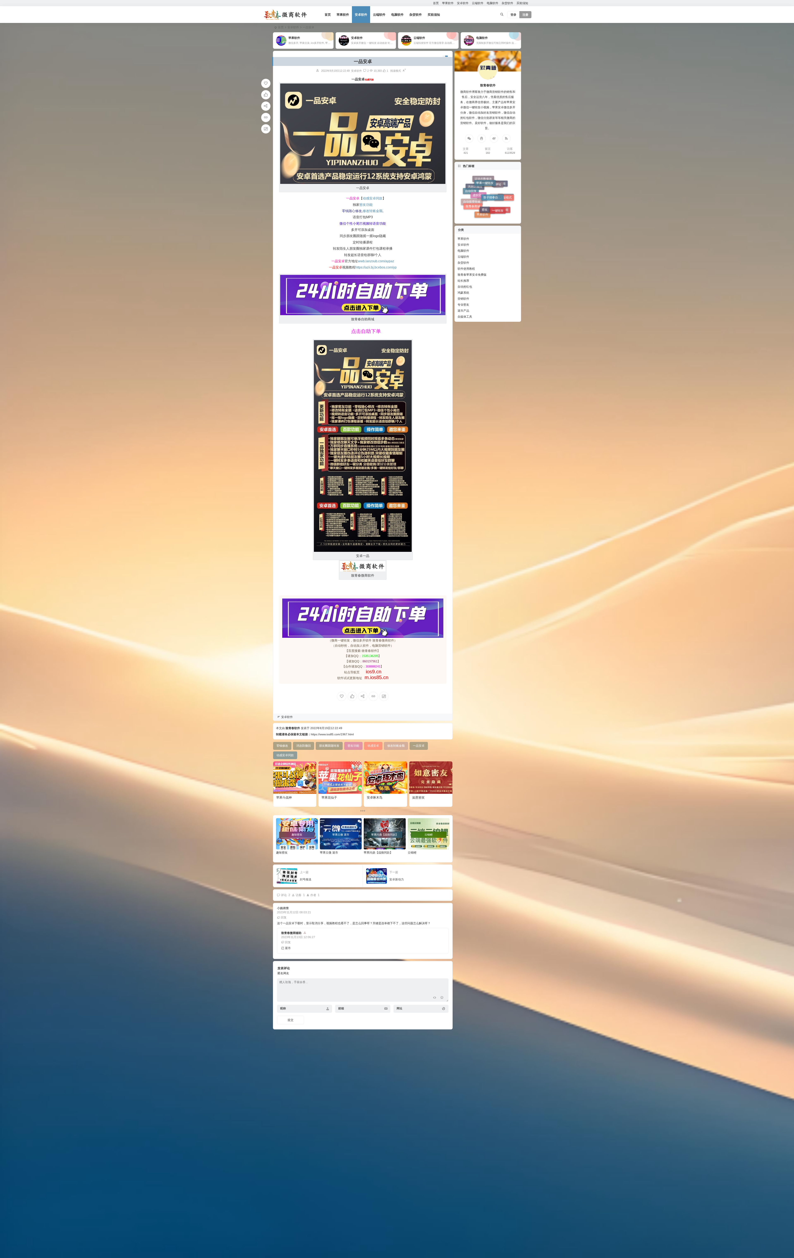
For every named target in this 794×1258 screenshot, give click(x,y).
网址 (399, 1008)
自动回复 (471, 202)
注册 (525, 14)
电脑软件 (492, 3)
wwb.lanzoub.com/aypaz (376, 261)
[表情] (442, 998)
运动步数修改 (483, 201)
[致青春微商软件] (285, 15)
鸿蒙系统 (463, 292)
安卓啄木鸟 (374, 797)
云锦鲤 (412, 852)
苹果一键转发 (485, 211)
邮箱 (341, 1008)
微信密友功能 (499, 187)
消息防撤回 (475, 190)
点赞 (482, 179)
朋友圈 (496, 180)
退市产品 (463, 310)
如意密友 (418, 797)
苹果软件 (448, 3)
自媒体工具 (465, 316)
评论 (498, 208)
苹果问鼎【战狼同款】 (378, 852)
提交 (290, 1020)
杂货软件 (507, 3)
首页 (436, 3)
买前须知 (522, 3)
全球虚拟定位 (488, 186)
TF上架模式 (504, 205)
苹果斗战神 (284, 797)
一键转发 (497, 201)
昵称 (283, 1008)
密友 (485, 206)
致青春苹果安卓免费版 (472, 274)
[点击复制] (481, 138)
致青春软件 (293, 728)
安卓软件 (463, 3)
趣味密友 (282, 852)
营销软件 (463, 298)
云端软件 (477, 3)
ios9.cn (372, 671)
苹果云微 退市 (329, 852)
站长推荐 (463, 280)
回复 (284, 917)
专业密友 (463, 304)
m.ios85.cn (376, 677)
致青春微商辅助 (291, 933)
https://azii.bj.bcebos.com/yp (376, 267)
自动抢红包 (465, 286)
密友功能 (500, 195)
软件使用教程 (466, 268)
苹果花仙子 (329, 797)
